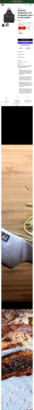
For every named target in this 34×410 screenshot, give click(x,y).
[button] (26, 4)
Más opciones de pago (25, 44)
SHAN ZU (19, 8)
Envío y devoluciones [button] (21, 57)
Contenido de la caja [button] (21, 54)
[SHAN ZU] (2, 5)
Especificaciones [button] (20, 51)
